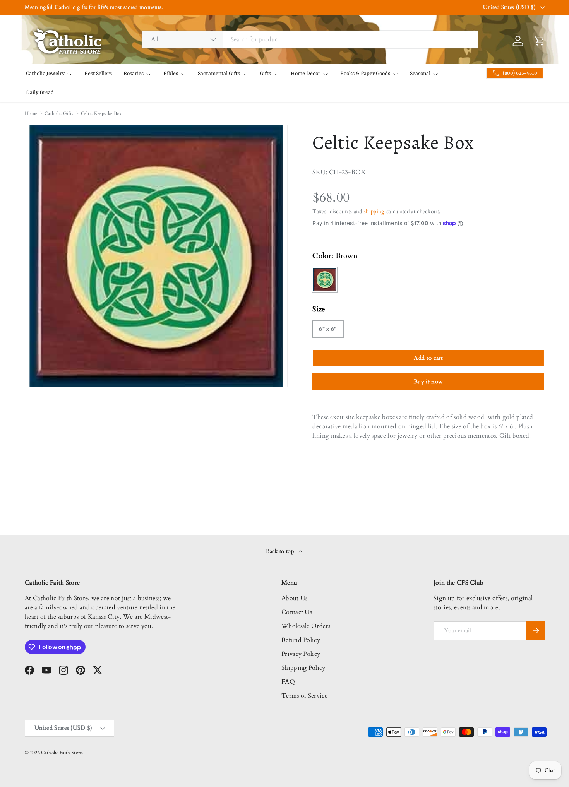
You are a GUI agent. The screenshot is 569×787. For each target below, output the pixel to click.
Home (31, 113)
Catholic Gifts (59, 113)
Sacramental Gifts (219, 73)
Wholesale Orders (305, 626)
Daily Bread (40, 92)
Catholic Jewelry (45, 73)
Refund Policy (300, 640)
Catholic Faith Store (61, 752)
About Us (294, 598)
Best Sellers (98, 73)
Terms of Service (304, 695)
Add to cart (428, 358)
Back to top (281, 551)
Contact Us (296, 612)
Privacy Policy (300, 654)
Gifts (265, 73)
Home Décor (305, 73)
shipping (374, 211)
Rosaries (133, 73)
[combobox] (310, 39)
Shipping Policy (303, 668)
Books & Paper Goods (365, 73)
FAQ (288, 682)
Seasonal (420, 73)
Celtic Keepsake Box (101, 113)
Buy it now (428, 381)
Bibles (170, 73)
